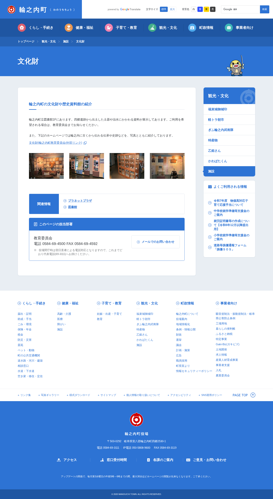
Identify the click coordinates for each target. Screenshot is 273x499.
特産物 (213, 140)
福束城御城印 (217, 109)
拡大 (172, 9)
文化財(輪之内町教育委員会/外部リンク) (55, 142)
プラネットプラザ (80, 200)
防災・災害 (25, 339)
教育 (100, 319)
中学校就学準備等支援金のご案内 (231, 213)
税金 (20, 334)
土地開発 (221, 349)
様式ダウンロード (79, 395)
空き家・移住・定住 (30, 376)
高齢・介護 (64, 313)
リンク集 (25, 395)
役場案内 (181, 319)
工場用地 (221, 323)
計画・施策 (183, 350)
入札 (218, 370)
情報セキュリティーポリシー (194, 371)
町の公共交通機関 (29, 355)
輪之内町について (187, 313)
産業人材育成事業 (227, 359)
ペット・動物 (26, 350)
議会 (179, 345)
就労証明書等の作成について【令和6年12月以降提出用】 (231, 224)
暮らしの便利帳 (225, 328)
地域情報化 (183, 324)
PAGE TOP (240, 395)
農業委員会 (223, 375)
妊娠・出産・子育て (109, 313)
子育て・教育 (126, 28)
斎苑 (20, 345)
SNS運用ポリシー (211, 395)
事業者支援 (223, 365)
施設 (66, 41)
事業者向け (245, 28)
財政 (179, 334)
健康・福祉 (84, 28)
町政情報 (206, 28)
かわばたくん (217, 161)
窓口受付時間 (117, 460)
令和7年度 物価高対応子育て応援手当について (231, 202)
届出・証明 (25, 313)
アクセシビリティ (180, 395)
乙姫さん (214, 150)
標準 (163, 9)
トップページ (26, 41)
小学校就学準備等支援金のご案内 (231, 237)
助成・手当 (25, 319)
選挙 (179, 339)
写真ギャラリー (50, 395)
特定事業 (221, 339)
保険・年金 (25, 329)
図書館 (72, 207)
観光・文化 (168, 28)
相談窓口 (23, 365)
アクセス (70, 460)
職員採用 (181, 360)
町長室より (183, 365)
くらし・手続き (41, 28)
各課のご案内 (163, 460)
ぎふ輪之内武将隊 (220, 129)
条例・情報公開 (186, 329)
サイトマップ (108, 395)
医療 (60, 319)
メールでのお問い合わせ (158, 241)
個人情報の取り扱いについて (143, 395)
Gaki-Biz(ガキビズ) (227, 344)
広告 (179, 355)
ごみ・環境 (25, 324)
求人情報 (221, 354)
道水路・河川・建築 (30, 360)
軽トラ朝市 (216, 119)
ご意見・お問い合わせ (209, 460)
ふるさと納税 (224, 333)
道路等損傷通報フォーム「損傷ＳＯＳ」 (230, 247)
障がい (61, 324)
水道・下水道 (26, 371)
